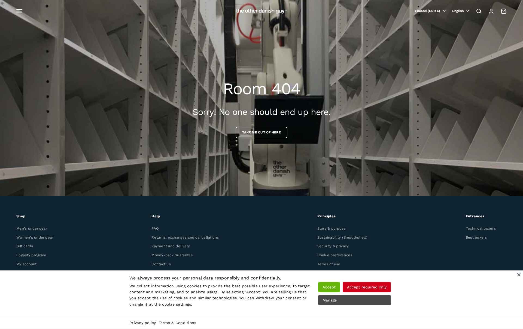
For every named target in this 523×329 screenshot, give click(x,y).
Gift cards (24, 246)
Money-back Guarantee (172, 255)
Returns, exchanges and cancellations (185, 237)
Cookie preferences (334, 255)
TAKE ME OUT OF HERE (261, 132)
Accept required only (367, 287)
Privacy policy (142, 323)
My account (26, 264)
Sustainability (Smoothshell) (342, 237)
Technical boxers (481, 228)
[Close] (519, 274)
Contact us (161, 264)
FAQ (155, 228)
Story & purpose (331, 228)
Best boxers (476, 237)
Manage (330, 300)
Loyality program (31, 255)
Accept (329, 287)
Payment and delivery (170, 246)
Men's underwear (31, 228)
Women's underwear (34, 237)
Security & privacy (333, 246)
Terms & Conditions (177, 323)
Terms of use (328, 264)
